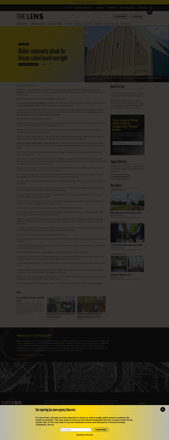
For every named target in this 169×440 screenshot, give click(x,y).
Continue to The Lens (84, 435)
